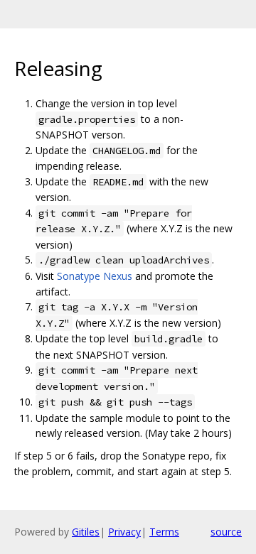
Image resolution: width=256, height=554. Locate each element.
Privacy (124, 531)
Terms (164, 531)
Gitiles (86, 531)
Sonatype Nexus (94, 276)
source (226, 531)
